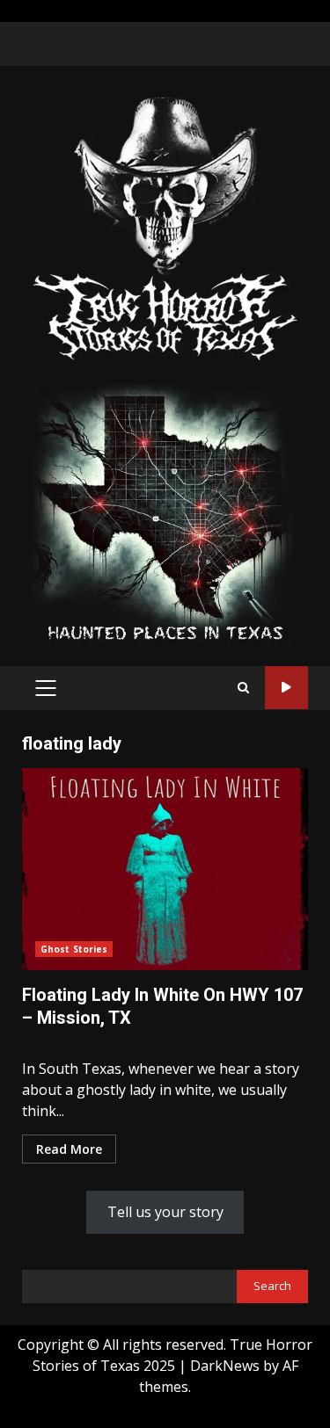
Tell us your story (165, 1211)
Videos (286, 687)
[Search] (243, 688)
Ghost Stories (73, 949)
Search (272, 1286)
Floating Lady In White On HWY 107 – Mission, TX (165, 869)
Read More (69, 1149)
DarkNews (225, 1365)
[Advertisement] (165, 512)
